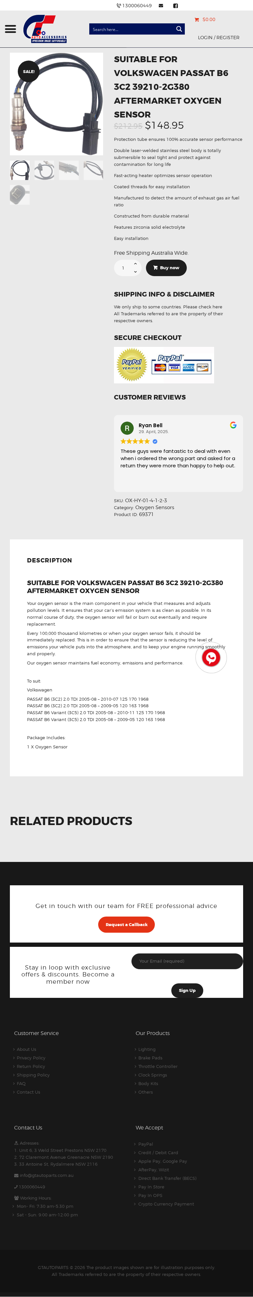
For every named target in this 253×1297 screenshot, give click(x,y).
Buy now (169, 268)
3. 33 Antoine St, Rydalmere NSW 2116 (56, 1164)
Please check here (202, 306)
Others (145, 1092)
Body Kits (148, 1083)
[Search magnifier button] (179, 29)
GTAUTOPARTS (53, 1267)
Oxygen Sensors (154, 507)
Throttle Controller (158, 1066)
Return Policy (31, 1066)
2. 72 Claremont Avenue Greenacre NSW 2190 (63, 1157)
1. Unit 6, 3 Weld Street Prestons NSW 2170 (60, 1150)
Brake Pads (150, 1057)
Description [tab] (49, 560)
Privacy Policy (31, 1057)
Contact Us (28, 1092)
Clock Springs (152, 1074)
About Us (26, 1049)
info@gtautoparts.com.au (46, 1175)
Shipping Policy (33, 1074)
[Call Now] (210, 657)
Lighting (146, 1049)
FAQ (21, 1083)
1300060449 (32, 1186)
